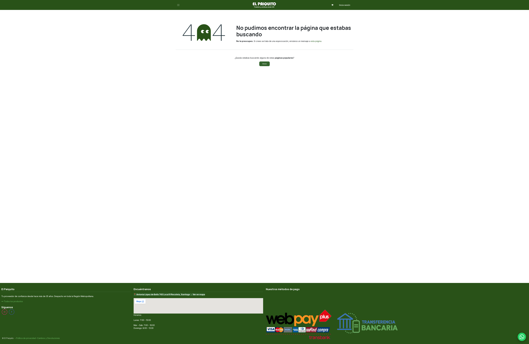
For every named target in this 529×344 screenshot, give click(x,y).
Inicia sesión (344, 5)
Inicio (264, 64)
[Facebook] (11, 312)
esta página (316, 41)
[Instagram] (4, 312)
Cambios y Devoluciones (48, 338)
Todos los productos (13, 301)
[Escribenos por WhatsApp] (522, 337)
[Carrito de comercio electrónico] (332, 5)
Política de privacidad (26, 338)
